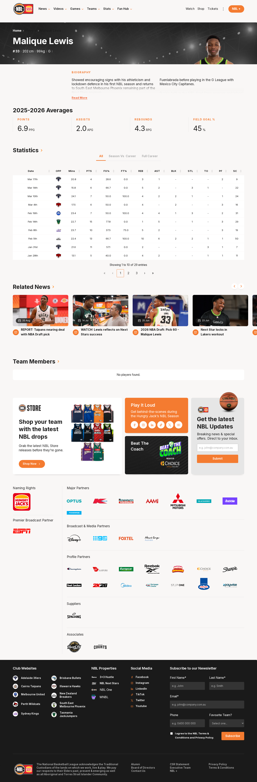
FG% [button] (106, 170)
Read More (79, 97)
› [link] (144, 273)
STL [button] (190, 170)
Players (30, 30)
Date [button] (31, 170)
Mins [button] (71, 170)
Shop (201, 9)
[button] (45, 9)
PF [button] (220, 170)
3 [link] (137, 273)
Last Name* (217, 677)
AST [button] (157, 170)
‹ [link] (112, 273)
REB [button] (140, 170)
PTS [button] (89, 170)
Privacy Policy (204, 737)
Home (17, 30)
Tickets (213, 9)
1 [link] (120, 273)
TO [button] (206, 170)
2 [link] (128, 273)
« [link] (104, 273)
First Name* (178, 677)
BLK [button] (173, 170)
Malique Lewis (50, 30)
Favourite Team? (220, 715)
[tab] (101, 157)
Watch (190, 9)
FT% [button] (124, 170)
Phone (174, 715)
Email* (174, 696)
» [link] (153, 273)
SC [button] (235, 170)
